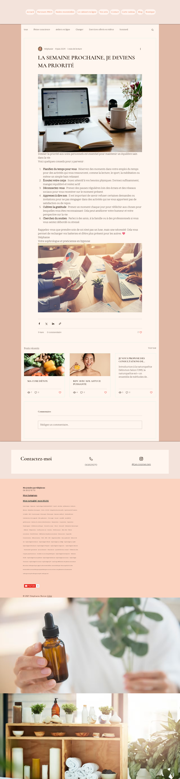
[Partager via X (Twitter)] (46, 323)
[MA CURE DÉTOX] (44, 364)
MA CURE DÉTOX (37, 381)
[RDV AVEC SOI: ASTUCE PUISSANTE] (90, 364)
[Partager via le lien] (60, 323)
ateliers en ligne (63, 29)
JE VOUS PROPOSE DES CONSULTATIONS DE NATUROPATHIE (132, 360)
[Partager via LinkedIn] (53, 323)
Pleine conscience (41, 29)
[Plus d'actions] (140, 49)
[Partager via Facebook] (39, 323)
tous (26, 29)
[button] (152, 30)
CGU (49, 596)
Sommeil (124, 29)
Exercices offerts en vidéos (101, 29)
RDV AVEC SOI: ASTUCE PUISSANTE (87, 382)
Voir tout (152, 348)
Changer (79, 29)
